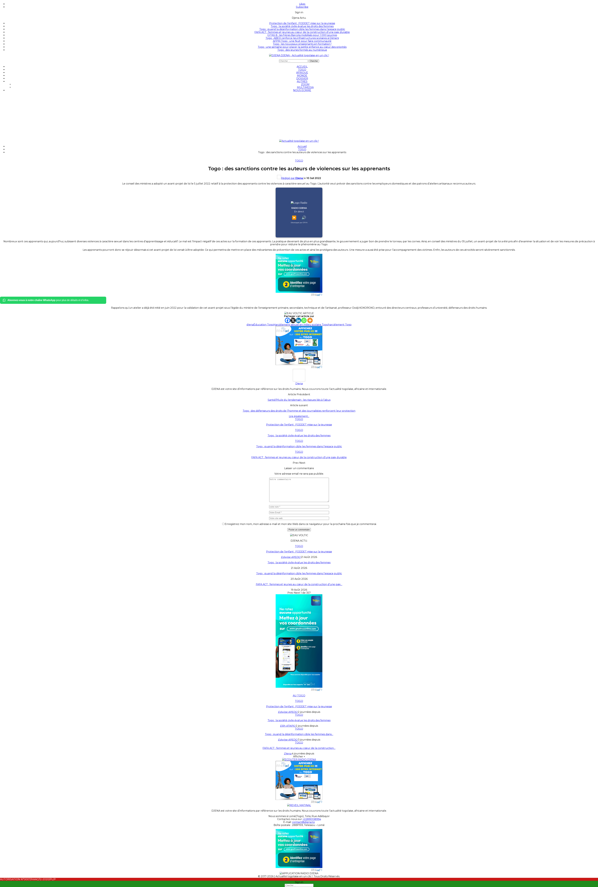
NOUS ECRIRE (302, 90)
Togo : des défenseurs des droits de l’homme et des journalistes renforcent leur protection (299, 410)
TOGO (302, 69)
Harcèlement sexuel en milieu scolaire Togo (300, 324)
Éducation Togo (263, 324)
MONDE (302, 75)
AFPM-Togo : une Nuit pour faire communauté (302, 41)
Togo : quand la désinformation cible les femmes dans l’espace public (302, 29)
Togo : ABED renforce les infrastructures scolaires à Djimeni (302, 38)
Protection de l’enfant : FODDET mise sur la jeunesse (302, 23)
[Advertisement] (299, 116)
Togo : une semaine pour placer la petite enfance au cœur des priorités (302, 46)
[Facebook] (287, 320)
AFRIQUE (302, 72)
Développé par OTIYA (299, 223)
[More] (310, 320)
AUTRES (302, 81)
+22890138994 (312, 819)
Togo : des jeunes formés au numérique (302, 49)
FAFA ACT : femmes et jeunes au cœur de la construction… (299, 748)
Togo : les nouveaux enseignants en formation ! (302, 44)
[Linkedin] (298, 320)
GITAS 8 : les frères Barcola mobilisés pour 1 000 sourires (302, 35)
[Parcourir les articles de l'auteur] (299, 380)
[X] (293, 320)
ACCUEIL (302, 66)
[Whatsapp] (304, 320)
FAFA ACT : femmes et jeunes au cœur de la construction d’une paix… (299, 584)
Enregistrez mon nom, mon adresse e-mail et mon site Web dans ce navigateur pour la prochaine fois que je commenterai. (301, 524)
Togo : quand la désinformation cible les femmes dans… (299, 734)
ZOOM (305, 84)
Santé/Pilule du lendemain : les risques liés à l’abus (299, 399)
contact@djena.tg (303, 822)
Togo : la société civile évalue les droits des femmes (302, 26)
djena (250, 324)
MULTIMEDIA (305, 87)
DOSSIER (302, 78)
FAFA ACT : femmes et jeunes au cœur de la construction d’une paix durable (302, 32)
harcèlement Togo (339, 324)
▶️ (294, 217)
